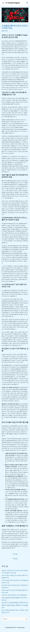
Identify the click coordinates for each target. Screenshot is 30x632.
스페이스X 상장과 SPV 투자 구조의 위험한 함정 (14, 595)
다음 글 (15, 558)
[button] (27, 3)
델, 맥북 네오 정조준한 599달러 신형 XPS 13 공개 (15, 602)
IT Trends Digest (13, 3)
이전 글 (15, 554)
